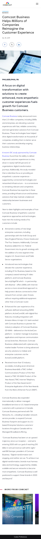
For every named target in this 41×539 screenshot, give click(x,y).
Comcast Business (9, 116)
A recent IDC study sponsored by (15, 153)
